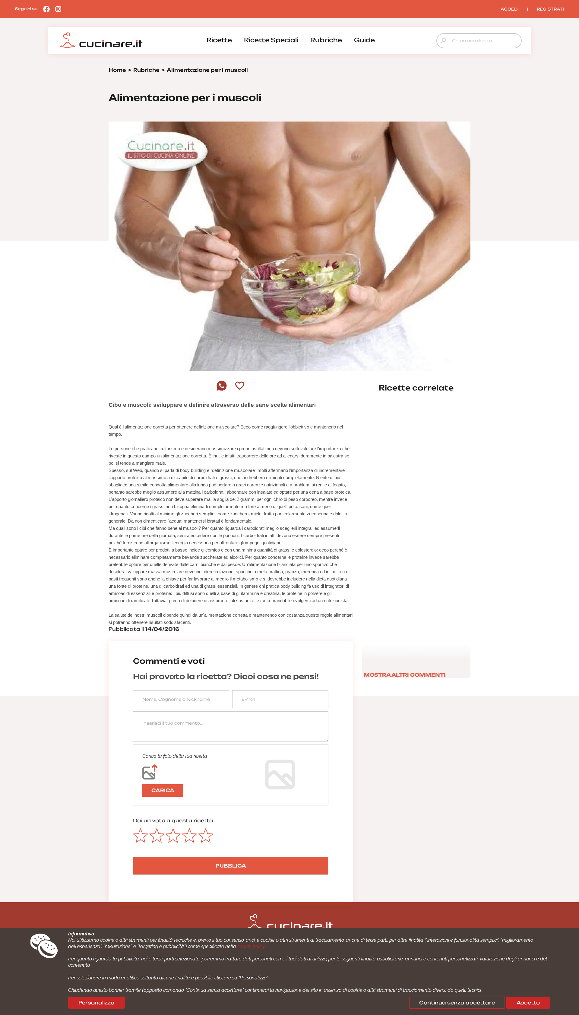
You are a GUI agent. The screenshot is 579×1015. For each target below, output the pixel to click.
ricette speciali (271, 40)
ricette (219, 40)
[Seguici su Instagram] (56, 8)
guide (364, 40)
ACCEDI (510, 9)
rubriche (326, 40)
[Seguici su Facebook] (45, 8)
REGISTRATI (550, 9)
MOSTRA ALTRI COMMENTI (405, 675)
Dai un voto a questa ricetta (173, 820)
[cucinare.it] (101, 40)
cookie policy (251, 946)
